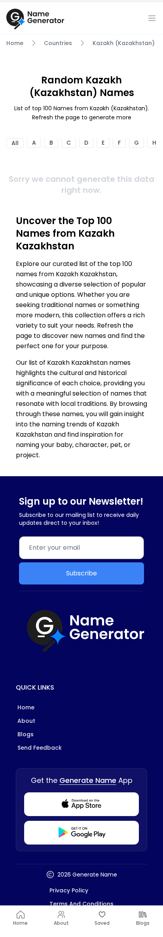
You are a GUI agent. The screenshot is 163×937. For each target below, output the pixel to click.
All (15, 143)
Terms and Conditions (81, 904)
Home (14, 43)
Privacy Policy (68, 890)
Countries (58, 43)
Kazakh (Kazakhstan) (124, 43)
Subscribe (81, 573)
